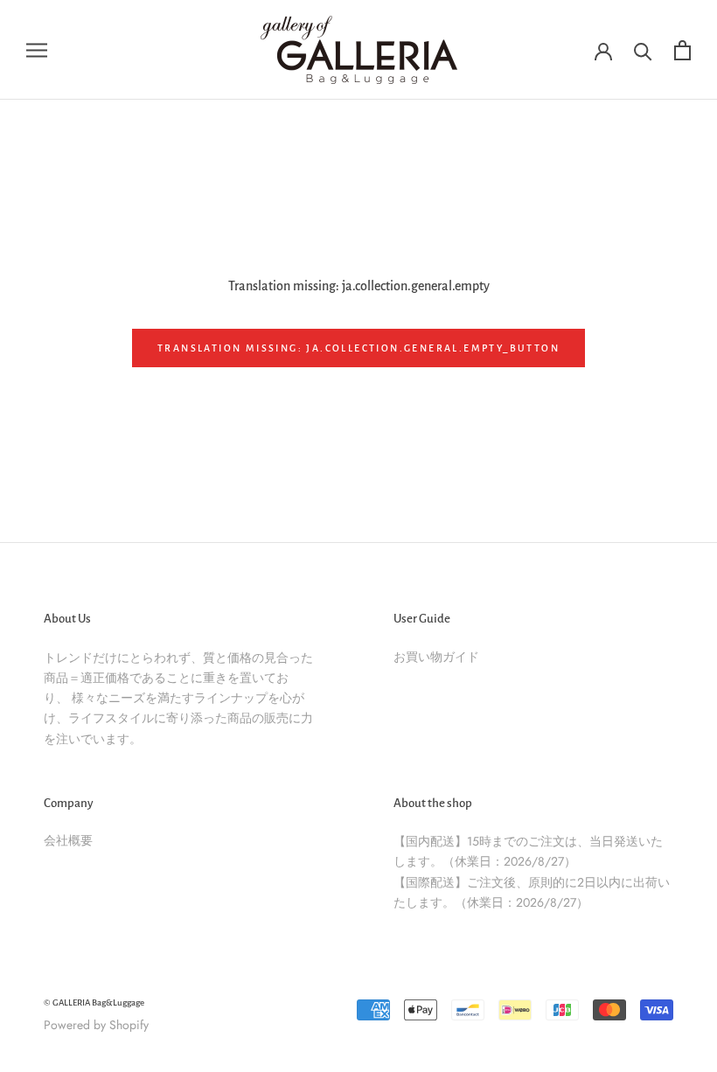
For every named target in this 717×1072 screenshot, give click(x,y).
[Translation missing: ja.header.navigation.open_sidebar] (36, 49)
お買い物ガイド (436, 656)
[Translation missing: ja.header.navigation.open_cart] (682, 50)
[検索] (643, 50)
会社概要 (68, 840)
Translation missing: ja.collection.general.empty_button (358, 348)
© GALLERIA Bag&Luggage (94, 1002)
